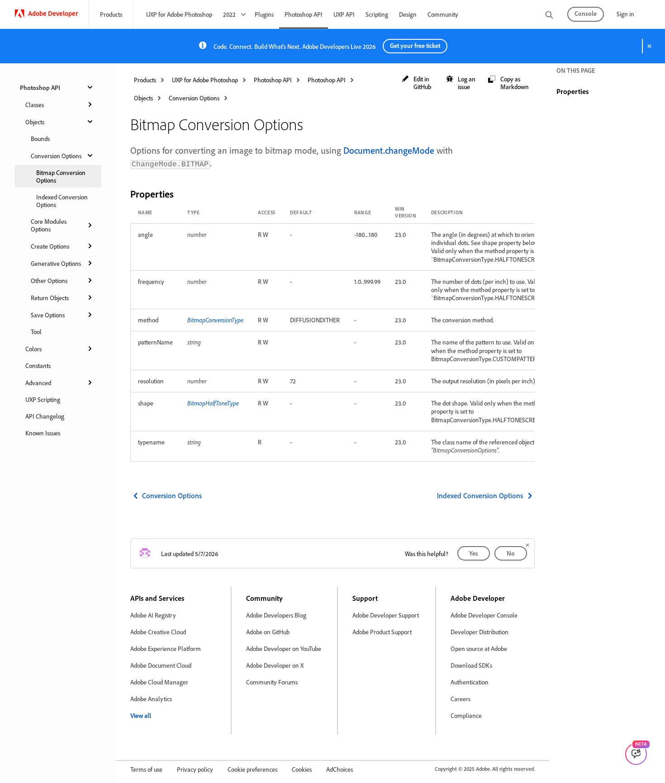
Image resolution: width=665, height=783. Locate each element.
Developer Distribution (479, 632)
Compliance (466, 715)
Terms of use (146, 769)
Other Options (49, 280)
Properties (572, 91)
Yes (473, 553)
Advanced (38, 383)
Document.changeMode (388, 150)
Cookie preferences (252, 769)
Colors (33, 349)
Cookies (302, 769)
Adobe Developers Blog (276, 615)
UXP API (344, 14)
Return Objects (50, 298)
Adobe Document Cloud (160, 665)
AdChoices (339, 769)
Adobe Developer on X (275, 665)
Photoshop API (304, 14)
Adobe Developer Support (385, 615)
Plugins (264, 14)
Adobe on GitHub (268, 632)
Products (111, 14)
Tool (36, 331)
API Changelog (44, 416)
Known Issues (42, 433)
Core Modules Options (48, 225)
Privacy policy (195, 769)
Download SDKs (471, 665)
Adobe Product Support (382, 632)
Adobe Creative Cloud (158, 632)
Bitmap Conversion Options (61, 176)
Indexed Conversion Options (62, 200)
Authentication (470, 682)
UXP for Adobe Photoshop (179, 14)
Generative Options (56, 263)
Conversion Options (56, 156)
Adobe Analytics (151, 699)
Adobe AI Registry (153, 615)
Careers (460, 699)
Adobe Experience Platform (165, 648)
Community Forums (272, 682)
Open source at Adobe (479, 648)
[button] (419, 82)
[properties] (181, 194)
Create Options (50, 246)
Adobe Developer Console (484, 615)
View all (140, 715)
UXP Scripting (42, 399)
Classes (34, 104)
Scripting (377, 14)
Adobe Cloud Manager (159, 682)
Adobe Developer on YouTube (283, 648)
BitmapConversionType (215, 320)
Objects (34, 122)
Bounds (40, 138)
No (511, 553)
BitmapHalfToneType (213, 403)
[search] (549, 15)
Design (408, 14)
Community (443, 14)
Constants (38, 365)
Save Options (48, 315)
